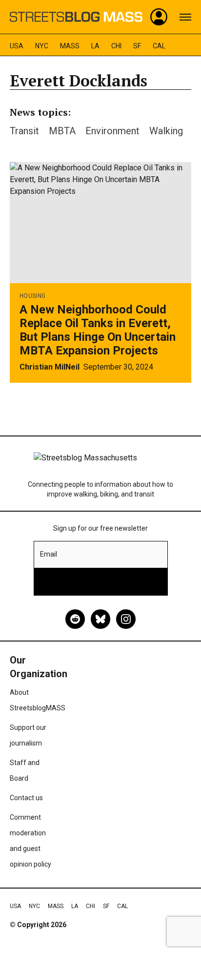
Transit (24, 131)
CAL (159, 46)
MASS (70, 46)
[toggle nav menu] (185, 17)
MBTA (62, 131)
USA (16, 46)
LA (95, 46)
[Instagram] (126, 619)
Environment (112, 131)
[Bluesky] (100, 619)
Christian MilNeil (50, 367)
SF (137, 46)
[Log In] (159, 17)
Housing (32, 296)
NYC (41, 46)
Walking (166, 131)
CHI (116, 46)
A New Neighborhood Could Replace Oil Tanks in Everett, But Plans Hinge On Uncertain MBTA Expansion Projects (98, 330)
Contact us (26, 798)
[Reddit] (75, 619)
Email (48, 554)
